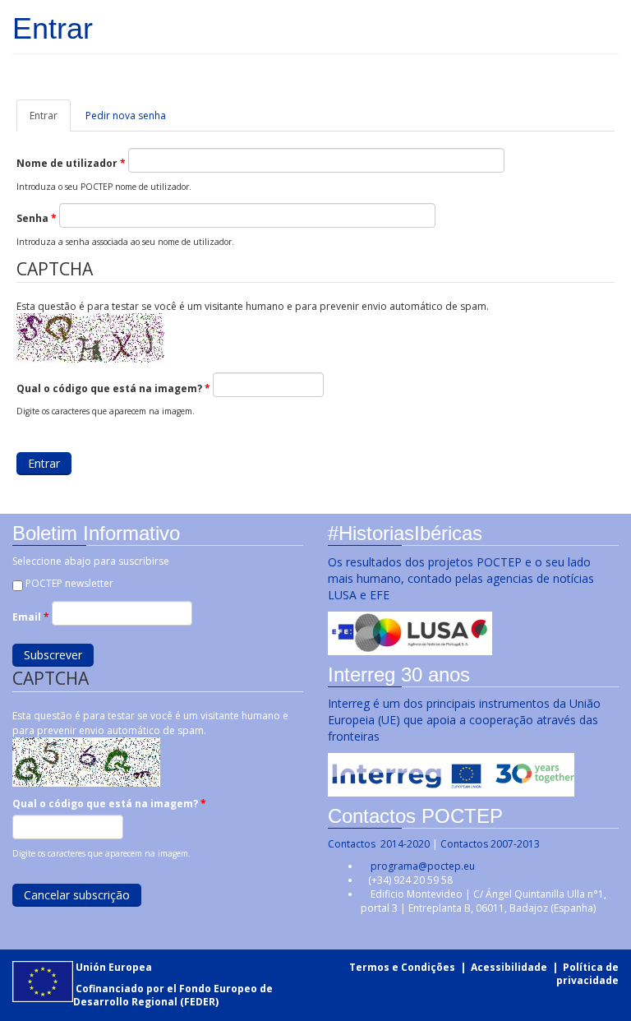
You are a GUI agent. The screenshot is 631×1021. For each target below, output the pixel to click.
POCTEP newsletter (69, 583)
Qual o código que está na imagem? (113, 388)
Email (30, 617)
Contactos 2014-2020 (379, 844)
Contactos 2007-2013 (490, 844)
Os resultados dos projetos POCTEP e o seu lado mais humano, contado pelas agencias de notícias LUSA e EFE (461, 578)
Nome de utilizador (71, 163)
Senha (36, 218)
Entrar (50, 120)
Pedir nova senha (125, 115)
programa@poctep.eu (423, 866)
